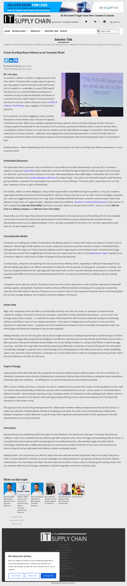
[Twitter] (86, 22)
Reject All (32, 575)
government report (99, 253)
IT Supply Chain (16, 517)
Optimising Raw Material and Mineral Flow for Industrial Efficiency (9, 501)
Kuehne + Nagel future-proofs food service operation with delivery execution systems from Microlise (22, 505)
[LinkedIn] (95, 22)
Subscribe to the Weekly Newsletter (66, 22)
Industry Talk (51, 31)
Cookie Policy (63, 547)
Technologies (19, 31)
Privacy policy (64, 545)
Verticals (35, 31)
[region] (32, 566)
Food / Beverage (64, 565)
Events (63, 31)
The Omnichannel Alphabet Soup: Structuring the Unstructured (64, 500)
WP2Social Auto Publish (59, 583)
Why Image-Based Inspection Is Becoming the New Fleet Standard (37, 501)
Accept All (48, 575)
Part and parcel (77, 497)
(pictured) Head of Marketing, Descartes (17, 67)
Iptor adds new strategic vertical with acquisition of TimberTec (50, 500)
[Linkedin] (11, 60)
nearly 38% (28, 170)
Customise (16, 575)
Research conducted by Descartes (91, 202)
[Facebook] (105, 22)
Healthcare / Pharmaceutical (63, 568)
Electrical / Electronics (63, 563)
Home (7, 31)
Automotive (63, 560)
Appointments (63, 552)
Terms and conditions (63, 550)
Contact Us (116, 22)
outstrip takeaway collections (42, 177)
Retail (64, 571)
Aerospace (63, 558)
